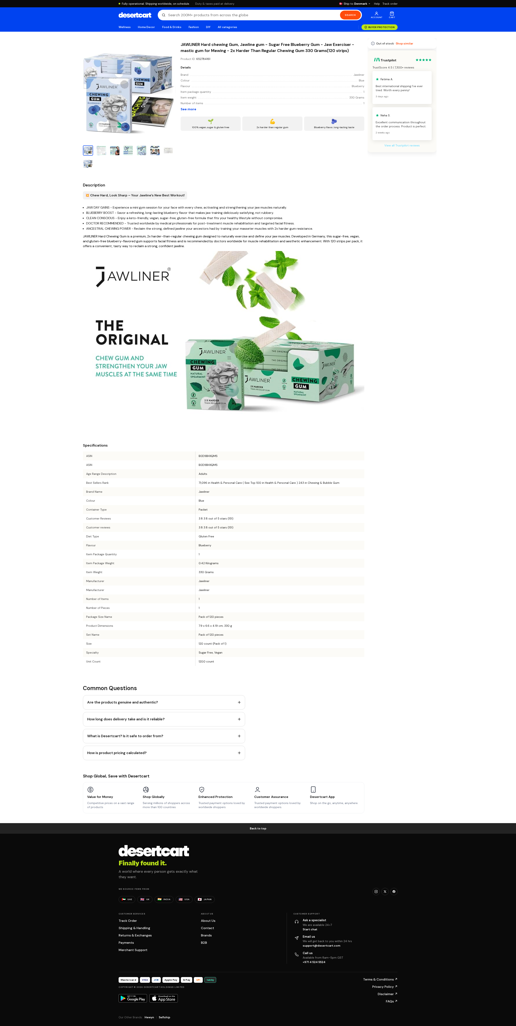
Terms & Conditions (380, 979)
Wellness (125, 27)
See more (188, 109)
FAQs (392, 1001)
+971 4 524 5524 (314, 962)
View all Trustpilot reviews (402, 257)
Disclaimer (388, 994)
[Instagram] (376, 891)
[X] (385, 891)
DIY (208, 27)
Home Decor (146, 27)
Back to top (258, 828)
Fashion (194, 27)
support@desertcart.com (321, 945)
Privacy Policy (385, 987)
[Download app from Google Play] (133, 998)
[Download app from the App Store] (163, 998)
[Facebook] (394, 891)
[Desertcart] (135, 15)
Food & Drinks (171, 27)
